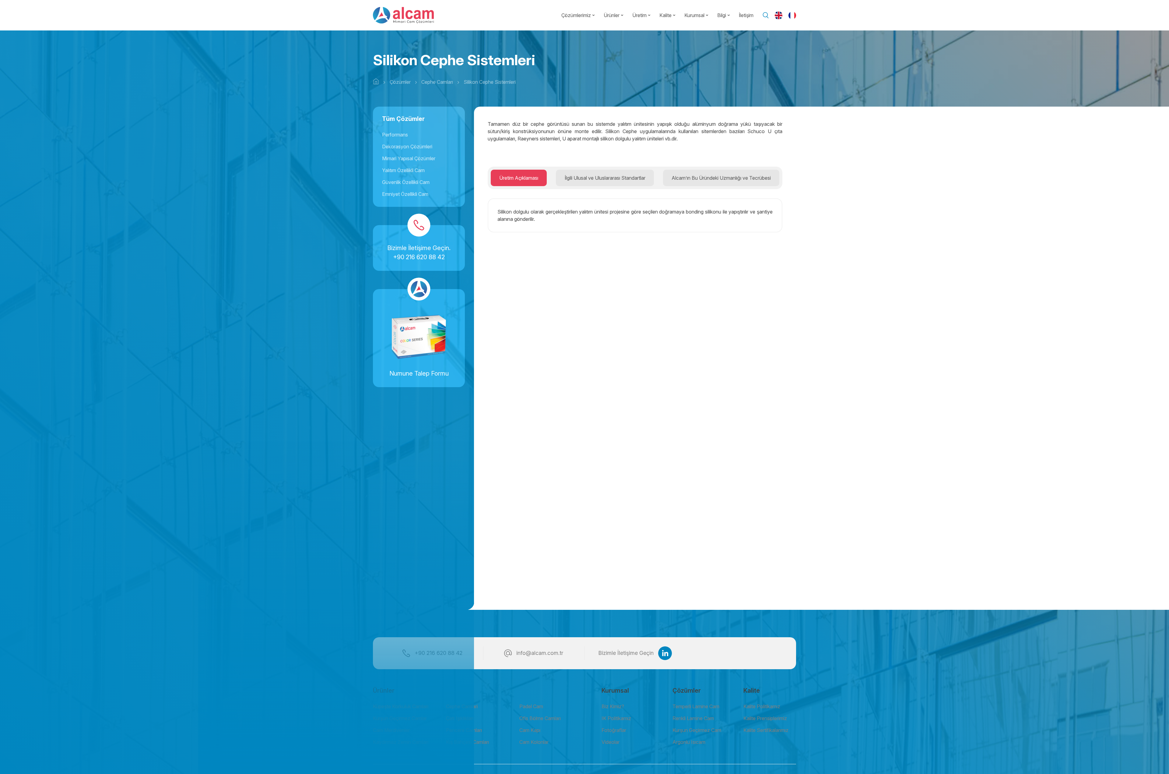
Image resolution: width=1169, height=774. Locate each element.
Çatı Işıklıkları (459, 718)
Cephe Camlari (462, 706)
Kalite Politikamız (761, 706)
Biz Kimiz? (613, 706)
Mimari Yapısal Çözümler (408, 158)
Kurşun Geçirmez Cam (696, 730)
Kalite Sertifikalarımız (765, 730)
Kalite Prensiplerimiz (765, 718)
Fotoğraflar (614, 730)
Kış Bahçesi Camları (467, 742)
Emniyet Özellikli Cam (405, 194)
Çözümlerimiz (576, 15)
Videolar (611, 742)
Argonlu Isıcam (688, 742)
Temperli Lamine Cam (695, 706)
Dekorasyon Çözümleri (407, 146)
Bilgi (721, 15)
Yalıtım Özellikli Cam (403, 170)
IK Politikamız (616, 718)
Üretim (639, 15)
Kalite (665, 15)
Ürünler (612, 15)
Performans (395, 135)
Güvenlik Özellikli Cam (406, 182)
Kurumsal (694, 15)
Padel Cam (531, 706)
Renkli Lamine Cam (693, 718)
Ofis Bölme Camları (540, 718)
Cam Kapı (529, 730)
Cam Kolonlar (534, 742)
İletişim (746, 15)
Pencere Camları (464, 730)
